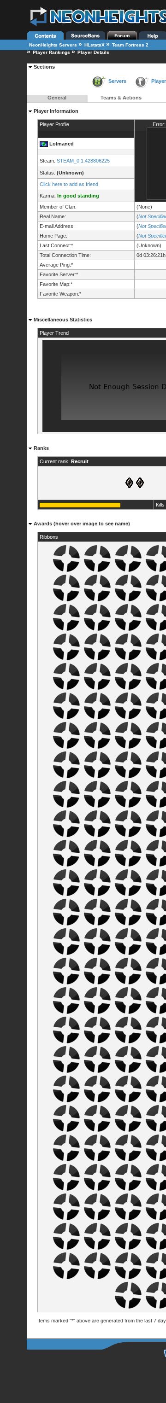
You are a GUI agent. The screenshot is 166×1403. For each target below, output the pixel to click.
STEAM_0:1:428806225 (83, 160)
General (56, 97)
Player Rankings (51, 52)
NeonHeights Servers (53, 44)
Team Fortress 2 (130, 44)
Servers (117, 81)
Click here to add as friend (69, 184)
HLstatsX (94, 44)
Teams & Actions (121, 97)
